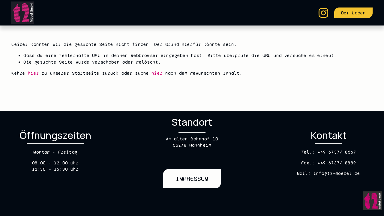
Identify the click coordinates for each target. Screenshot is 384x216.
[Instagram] (323, 13)
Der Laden (353, 13)
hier (33, 73)
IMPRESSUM (192, 179)
